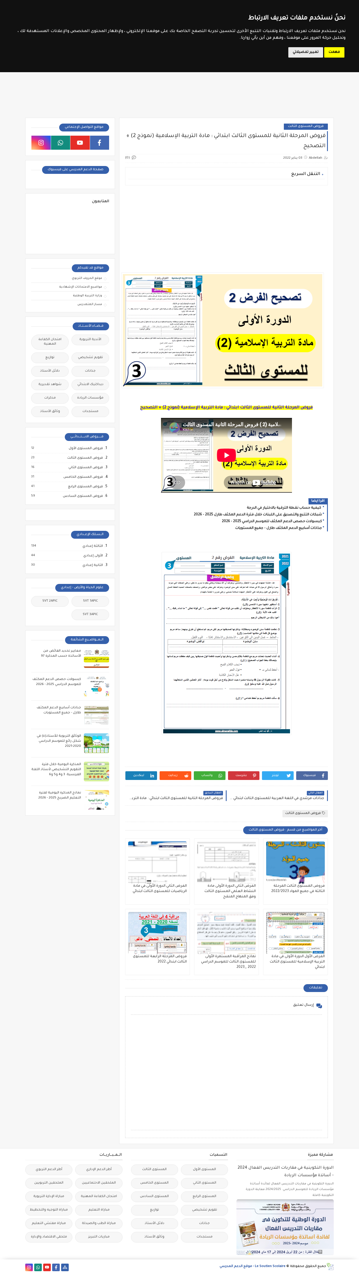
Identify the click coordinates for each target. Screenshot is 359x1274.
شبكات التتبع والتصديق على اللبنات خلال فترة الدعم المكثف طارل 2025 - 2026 (258, 515)
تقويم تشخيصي (90, 358)
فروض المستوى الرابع (85, 487)
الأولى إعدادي (93, 556)
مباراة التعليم (99, 1210)
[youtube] (80, 143)
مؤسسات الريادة (90, 398)
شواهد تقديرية (49, 384)
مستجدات (90, 411)
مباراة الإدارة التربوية (48, 1196)
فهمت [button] (334, 52)
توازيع (49, 358)
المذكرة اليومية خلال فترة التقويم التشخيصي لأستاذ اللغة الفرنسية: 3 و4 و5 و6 (56, 770)
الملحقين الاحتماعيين (99, 1183)
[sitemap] (65, 1267)
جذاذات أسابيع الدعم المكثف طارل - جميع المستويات (278, 528)
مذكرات (50, 398)
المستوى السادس (154, 1196)
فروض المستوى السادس (82, 496)
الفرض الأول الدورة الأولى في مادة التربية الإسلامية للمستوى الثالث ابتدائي (297, 962)
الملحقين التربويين (48, 1183)
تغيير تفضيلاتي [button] (306, 52)
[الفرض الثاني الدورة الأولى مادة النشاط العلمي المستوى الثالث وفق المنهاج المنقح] (226, 862)
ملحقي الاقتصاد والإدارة (49, 1237)
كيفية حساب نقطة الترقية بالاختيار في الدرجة (284, 508)
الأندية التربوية (90, 340)
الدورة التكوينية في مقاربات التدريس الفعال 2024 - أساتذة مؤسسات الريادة (286, 1172)
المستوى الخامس (154, 1183)
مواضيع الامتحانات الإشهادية (80, 287)
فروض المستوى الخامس (83, 477)
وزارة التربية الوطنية (87, 295)
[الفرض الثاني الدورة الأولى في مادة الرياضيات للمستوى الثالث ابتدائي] (157, 862)
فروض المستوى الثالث (306, 126)
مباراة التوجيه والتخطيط (49, 1210)
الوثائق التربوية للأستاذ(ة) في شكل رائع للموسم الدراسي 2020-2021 (59, 741)
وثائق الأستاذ (50, 411)
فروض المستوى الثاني (85, 468)
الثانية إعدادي (92, 565)
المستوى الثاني (204, 1183)
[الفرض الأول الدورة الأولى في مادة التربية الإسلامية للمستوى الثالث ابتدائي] (295, 933)
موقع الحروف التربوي (87, 278)
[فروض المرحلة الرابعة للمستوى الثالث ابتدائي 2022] (157, 933)
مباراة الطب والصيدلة (99, 1223)
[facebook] (99, 143)
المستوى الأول (204, 1169)
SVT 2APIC (49, 601)
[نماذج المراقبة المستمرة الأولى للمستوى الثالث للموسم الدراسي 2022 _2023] (226, 933)
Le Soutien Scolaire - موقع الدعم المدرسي (253, 1266)
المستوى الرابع (204, 1196)
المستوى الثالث (154, 1169)
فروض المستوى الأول (85, 449)
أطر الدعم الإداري (99, 1169)
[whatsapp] (60, 143)
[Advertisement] (226, 229)
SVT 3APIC (90, 614)
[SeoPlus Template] (330, 1266)
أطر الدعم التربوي (49, 1169)
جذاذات (90, 371)
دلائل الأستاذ (50, 371)
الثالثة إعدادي (92, 546)
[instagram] (41, 143)
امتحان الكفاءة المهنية (49, 342)
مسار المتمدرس (89, 304)
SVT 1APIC (90, 601)
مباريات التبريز (99, 1237)
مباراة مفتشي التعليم (49, 1223)
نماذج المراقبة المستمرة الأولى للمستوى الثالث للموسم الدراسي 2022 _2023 (228, 962)
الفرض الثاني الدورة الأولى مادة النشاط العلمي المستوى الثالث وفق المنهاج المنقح (230, 891)
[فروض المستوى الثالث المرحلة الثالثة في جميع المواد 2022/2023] (295, 862)
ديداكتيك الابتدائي (90, 384)
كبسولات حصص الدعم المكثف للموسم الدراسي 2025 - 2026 (272, 522)
